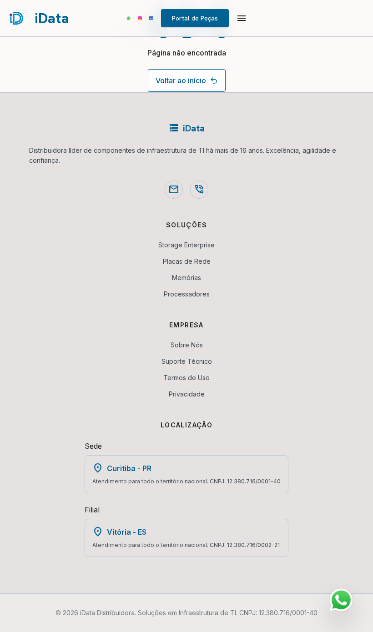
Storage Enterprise (186, 245)
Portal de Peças (195, 18)
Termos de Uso (186, 377)
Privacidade (187, 394)
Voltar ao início (181, 80)
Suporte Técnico (186, 361)
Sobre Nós (187, 345)
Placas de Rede (187, 261)
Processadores (187, 294)
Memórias (186, 277)
